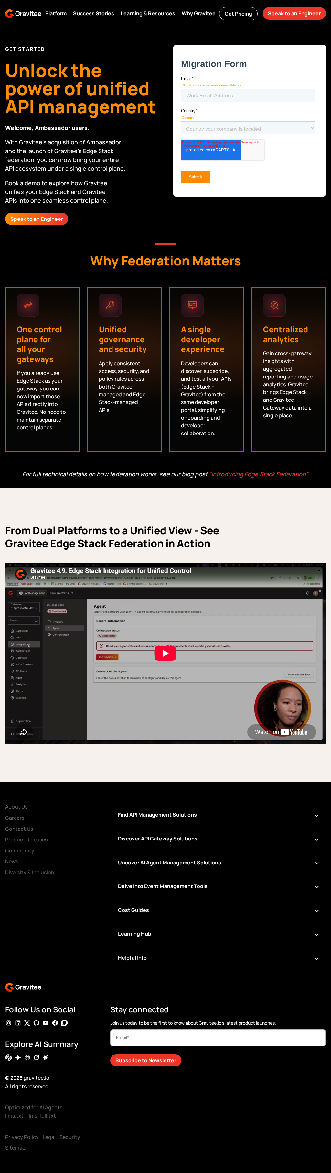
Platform (56, 13)
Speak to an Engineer (294, 13)
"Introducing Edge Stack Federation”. (259, 474)
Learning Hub (134, 933)
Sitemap (15, 1147)
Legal (49, 1137)
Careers (14, 817)
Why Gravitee (199, 13)
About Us (16, 806)
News (11, 861)
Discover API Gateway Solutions (158, 838)
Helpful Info (132, 957)
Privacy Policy (22, 1137)
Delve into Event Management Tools (163, 886)
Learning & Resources (148, 13)
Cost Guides (133, 910)
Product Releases (26, 839)
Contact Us (19, 828)
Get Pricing (238, 13)
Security (69, 1137)
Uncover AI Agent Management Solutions (169, 862)
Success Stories (93, 13)
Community (19, 850)
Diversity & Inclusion (29, 872)
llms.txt (14, 1115)
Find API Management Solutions (157, 814)
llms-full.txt (41, 1115)
